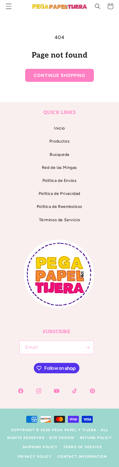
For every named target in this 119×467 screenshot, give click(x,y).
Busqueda (59, 154)
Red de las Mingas (59, 167)
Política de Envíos (59, 180)
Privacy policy (35, 457)
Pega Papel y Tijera (74, 430)
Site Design (61, 438)
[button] (97, 6)
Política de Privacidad (59, 193)
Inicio (59, 128)
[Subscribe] (87, 347)
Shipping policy (40, 447)
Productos (59, 141)
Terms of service (82, 447)
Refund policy (96, 438)
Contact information (82, 457)
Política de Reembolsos (59, 206)
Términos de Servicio (59, 219)
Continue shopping (59, 75)
